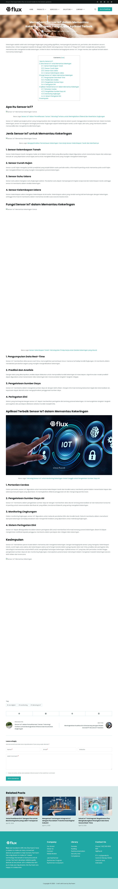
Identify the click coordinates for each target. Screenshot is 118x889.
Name (9, 749)
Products (40, 9)
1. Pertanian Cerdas (49, 89)
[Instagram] (104, 1)
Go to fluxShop (105, 9)
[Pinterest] (72, 713)
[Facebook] (97, 1)
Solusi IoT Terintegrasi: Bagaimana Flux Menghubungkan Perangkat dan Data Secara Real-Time (94, 820)
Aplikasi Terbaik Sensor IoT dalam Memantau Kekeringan (59, 87)
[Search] (95, 9)
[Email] (108, 1)
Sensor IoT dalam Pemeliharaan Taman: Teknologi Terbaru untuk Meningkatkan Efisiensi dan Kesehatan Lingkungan (63, 116)
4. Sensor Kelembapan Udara (52, 73)
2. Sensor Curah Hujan (49, 68)
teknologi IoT (36, 705)
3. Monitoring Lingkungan (50, 94)
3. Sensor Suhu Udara (49, 71)
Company (79, 9)
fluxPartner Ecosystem (55, 863)
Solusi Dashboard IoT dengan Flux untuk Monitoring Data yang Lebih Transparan (22, 819)
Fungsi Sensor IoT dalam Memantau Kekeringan (56, 75)
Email (45, 749)
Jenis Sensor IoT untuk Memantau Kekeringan (55, 64)
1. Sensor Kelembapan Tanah (52, 66)
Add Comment (13, 756)
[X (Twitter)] (101, 1)
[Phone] (111, 1)
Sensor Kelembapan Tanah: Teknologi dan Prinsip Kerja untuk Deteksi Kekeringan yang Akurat (63, 350)
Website (82, 749)
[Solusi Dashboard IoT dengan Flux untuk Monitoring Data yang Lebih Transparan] (22, 806)
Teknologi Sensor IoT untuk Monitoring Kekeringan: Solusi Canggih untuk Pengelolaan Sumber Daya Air (63, 478)
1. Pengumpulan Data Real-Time (53, 78)
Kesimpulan (43, 98)
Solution (67, 9)
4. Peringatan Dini (48, 84)
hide (62, 58)
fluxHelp (74, 846)
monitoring (23, 705)
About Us (50, 849)
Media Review (52, 854)
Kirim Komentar (13, 778)
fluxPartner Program (54, 860)
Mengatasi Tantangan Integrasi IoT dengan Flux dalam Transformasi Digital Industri (58, 820)
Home (31, 9)
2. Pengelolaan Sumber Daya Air (53, 91)
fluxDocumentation (78, 851)
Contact (50, 851)
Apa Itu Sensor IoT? (46, 61)
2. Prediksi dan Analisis (49, 80)
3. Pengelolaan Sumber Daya (52, 82)
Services (53, 9)
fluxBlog (74, 849)
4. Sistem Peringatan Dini (51, 96)
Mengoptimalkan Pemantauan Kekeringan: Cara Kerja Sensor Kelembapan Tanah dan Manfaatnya (63, 143)
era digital (11, 705)
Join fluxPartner (52, 858)
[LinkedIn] (99, 713)
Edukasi (74, 31)
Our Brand (50, 846)
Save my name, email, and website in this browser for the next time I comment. (31, 773)
